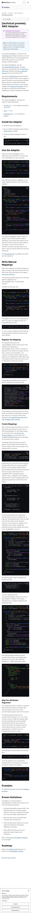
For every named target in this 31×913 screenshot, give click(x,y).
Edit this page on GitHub (10, 857)
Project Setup (7, 131)
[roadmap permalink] (14, 846)
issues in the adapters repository (18, 837)
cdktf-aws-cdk (13, 849)
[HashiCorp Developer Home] (9, 2)
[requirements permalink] (19, 96)
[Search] (24, 2)
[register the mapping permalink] (22, 340)
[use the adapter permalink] (21, 150)
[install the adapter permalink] (24, 122)
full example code (9, 254)
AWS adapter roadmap (16, 851)
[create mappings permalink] (18, 424)
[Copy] (27, 140)
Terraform (10, 13)
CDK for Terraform (18, 13)
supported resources (8, 274)
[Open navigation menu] (27, 2)
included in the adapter (16, 86)
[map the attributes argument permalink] (28, 700)
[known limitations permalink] (23, 797)
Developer (4, 13)
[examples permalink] (14, 786)
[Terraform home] (5, 7)
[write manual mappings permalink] (28, 262)
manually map (13, 76)
